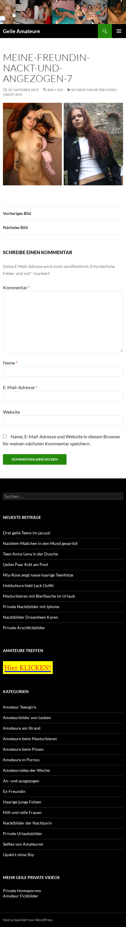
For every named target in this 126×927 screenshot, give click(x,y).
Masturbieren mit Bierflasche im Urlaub (39, 596)
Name (10, 362)
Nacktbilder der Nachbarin (27, 822)
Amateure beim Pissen (23, 749)
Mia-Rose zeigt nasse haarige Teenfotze (38, 574)
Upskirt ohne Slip (18, 854)
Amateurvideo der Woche (26, 770)
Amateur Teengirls (19, 706)
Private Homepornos (22, 890)
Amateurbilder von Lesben (27, 717)
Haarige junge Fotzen (22, 801)
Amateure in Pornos (21, 759)
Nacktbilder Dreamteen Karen (30, 617)
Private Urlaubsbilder (22, 833)
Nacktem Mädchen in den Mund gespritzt (40, 543)
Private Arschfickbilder (24, 627)
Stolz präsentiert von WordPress (27, 920)
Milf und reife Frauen (22, 812)
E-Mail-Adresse (20, 387)
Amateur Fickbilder (20, 895)
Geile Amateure (21, 31)
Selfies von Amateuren (23, 844)
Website (11, 412)
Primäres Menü (119, 31)
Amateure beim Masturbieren (30, 738)
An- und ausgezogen (21, 780)
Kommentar (16, 287)
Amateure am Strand (21, 728)
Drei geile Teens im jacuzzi (26, 532)
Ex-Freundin (14, 791)
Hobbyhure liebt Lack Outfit (28, 585)
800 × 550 (55, 90)
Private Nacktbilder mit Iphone (31, 606)
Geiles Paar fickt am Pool (25, 564)
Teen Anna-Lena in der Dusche (30, 553)
